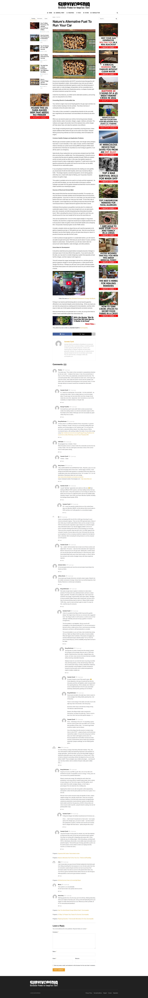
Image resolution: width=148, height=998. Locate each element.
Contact (110, 993)
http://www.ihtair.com (86, 479)
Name (55, 951)
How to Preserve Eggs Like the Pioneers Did (44, 81)
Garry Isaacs (61, 465)
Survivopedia (83, 328)
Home (54, 17)
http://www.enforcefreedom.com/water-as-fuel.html (70, 477)
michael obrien (62, 565)
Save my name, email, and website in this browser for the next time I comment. (74, 965)
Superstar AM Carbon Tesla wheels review (68, 853)
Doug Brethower (62, 421)
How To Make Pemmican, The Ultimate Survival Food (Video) (44, 26)
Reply (60, 385)
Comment (56, 932)
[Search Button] (117, 13)
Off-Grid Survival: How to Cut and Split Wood (69, 880)
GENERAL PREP (60, 13)
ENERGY (58, 17)
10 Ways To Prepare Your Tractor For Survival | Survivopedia (73, 914)
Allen (59, 747)
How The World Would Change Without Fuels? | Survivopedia (73, 910)
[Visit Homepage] (74, 5)
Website (77, 958)
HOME (50, 13)
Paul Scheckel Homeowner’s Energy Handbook (82, 298)
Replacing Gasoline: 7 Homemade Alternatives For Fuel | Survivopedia (75, 918)
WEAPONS (71, 13)
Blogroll (105, 993)
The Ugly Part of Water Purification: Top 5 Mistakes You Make (44, 69)
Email (55, 958)
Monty (59, 884)
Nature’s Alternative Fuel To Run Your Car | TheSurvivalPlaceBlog (74, 857)
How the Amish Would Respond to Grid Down (44, 36)
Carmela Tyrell (69, 342)
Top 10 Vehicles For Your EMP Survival (44, 47)
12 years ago (67, 370)
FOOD (79, 13)
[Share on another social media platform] (93, 334)
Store (87, 13)
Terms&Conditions (98, 993)
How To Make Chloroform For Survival (44, 56)
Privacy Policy (89, 993)
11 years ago (68, 895)
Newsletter (96, 13)
